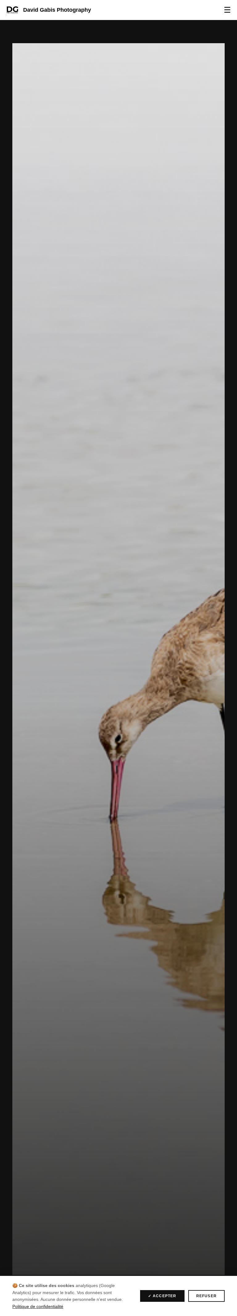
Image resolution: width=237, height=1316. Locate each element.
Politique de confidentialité (37, 1306)
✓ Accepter (162, 1296)
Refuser (206, 1296)
